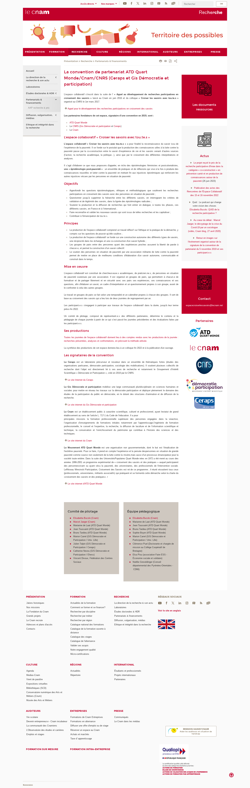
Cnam (75, 130)
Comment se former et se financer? (87, 607)
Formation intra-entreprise (90, 749)
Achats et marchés (79, 734)
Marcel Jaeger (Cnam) (84, 522)
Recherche (86, 61)
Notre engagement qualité (83, 649)
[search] (197, 4)
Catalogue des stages (81, 637)
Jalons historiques (35, 603)
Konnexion (28, 785)
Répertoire (75, 675)
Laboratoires (33, 87)
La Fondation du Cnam (37, 611)
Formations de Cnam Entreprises (86, 717)
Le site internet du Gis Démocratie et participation (92, 404)
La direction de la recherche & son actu (37, 79)
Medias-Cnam (33, 675)
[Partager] (175, 61)
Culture (31, 664)
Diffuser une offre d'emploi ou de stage (89, 725)
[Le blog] (158, 3)
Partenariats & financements (111, 61)
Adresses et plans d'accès (39, 624)
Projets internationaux (125, 675)
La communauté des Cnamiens (41, 725)
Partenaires (120, 679)
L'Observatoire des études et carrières (45, 730)
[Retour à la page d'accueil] (43, 13)
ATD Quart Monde (79, 122)
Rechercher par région (81, 620)
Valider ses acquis (79, 645)
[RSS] (166, 3)
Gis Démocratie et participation (95, 126)
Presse (118, 711)
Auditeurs (33, 711)
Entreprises (78, 711)
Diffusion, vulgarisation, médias (39, 117)
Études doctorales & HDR (40, 93)
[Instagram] (151, 3)
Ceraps (117, 126)
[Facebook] (131, 3)
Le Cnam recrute (34, 620)
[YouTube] (125, 3)
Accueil (30, 71)
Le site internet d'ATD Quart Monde (85, 483)
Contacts (30, 629)
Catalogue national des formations (87, 624)
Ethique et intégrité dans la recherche (40, 126)
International (124, 664)
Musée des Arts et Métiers (39, 700)
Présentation (71, 61)
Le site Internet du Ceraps (80, 380)
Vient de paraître (34, 679)
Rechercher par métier (81, 616)
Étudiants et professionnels (127, 671)
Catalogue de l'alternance (82, 641)
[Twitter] (137, 3)
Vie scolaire (32, 717)
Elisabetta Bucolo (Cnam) (85, 518)
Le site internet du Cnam (80, 440)
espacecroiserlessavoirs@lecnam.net (204, 305)
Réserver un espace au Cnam (85, 730)
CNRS (76, 126)
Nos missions (33, 607)
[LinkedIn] (144, 3)
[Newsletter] (173, 3)
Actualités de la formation (83, 603)
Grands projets (33, 616)
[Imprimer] (160, 61)
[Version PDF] (170, 61)
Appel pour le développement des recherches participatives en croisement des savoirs (110, 108)
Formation (77, 596)
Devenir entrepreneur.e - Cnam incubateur (46, 721)
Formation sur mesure (42, 749)
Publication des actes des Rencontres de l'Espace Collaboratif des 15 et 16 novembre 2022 (204, 192)
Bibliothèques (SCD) (36, 688)
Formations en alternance (82, 721)
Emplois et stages (35, 734)
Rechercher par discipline (82, 611)
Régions (75, 664)
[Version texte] (165, 61)
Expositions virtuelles (36, 684)
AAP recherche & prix (38, 108)
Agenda (30, 671)
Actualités (75, 671)
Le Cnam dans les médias (127, 721)
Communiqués (121, 717)
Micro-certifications (79, 654)
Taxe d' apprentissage (81, 738)
